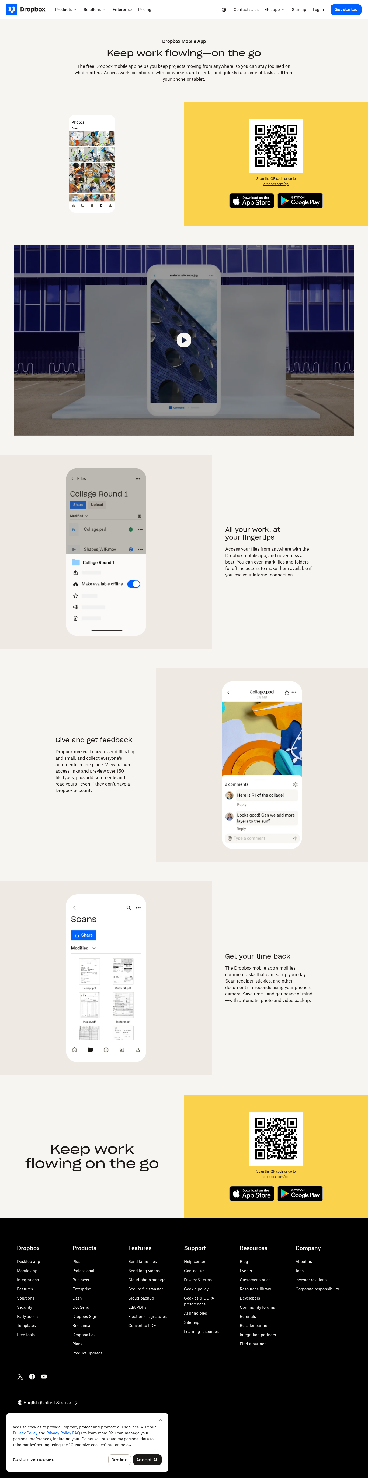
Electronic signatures (147, 1316)
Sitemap (191, 1322)
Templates (26, 1325)
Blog (244, 1261)
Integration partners (258, 1334)
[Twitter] (20, 1376)
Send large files (142, 1261)
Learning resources (201, 1331)
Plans (77, 1344)
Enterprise (81, 1289)
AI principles (195, 1313)
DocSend (80, 1307)
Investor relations (311, 1280)
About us (304, 1261)
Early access (28, 1316)
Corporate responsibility (317, 1289)
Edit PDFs (137, 1307)
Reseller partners (255, 1325)
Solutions (25, 1298)
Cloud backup (141, 1298)
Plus (76, 1261)
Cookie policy (196, 1289)
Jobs (300, 1270)
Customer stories (255, 1280)
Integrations (28, 1280)
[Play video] (184, 340)
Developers (250, 1298)
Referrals (248, 1316)
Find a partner (253, 1344)
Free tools (26, 1334)
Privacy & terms (198, 1280)
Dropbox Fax (83, 1334)
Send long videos (144, 1270)
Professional (83, 1270)
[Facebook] (32, 1376)
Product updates (87, 1353)
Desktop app (28, 1261)
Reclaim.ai (81, 1325)
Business (80, 1280)
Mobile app (27, 1270)
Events (246, 1270)
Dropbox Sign (85, 1316)
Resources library (255, 1289)
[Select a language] (223, 9)
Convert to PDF (142, 1325)
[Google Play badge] (300, 200)
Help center (194, 1261)
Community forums (257, 1307)
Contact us (194, 1270)
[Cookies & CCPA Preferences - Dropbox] (87, 1442)
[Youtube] (44, 1376)
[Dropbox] (29, 9)
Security (24, 1307)
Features (25, 1289)
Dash (77, 1298)
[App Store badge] (252, 200)
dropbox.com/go (276, 184)
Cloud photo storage (146, 1280)
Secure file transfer (145, 1289)
